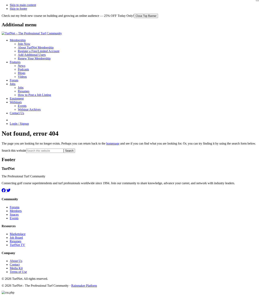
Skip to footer (18, 8)
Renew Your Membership (34, 58)
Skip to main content (23, 5)
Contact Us (17, 113)
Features (15, 62)
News (21, 65)
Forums (14, 207)
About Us (16, 261)
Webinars (16, 102)
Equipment (17, 98)
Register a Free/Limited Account (38, 51)
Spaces (14, 214)
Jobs (12, 84)
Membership (18, 40)
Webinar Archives (29, 109)
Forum (14, 80)
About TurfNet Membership (36, 47)
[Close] (257, 0)
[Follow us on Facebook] (4, 191)
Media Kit (16, 268)
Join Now (24, 44)
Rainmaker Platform (84, 285)
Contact (15, 264)
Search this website (14, 150)
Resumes (23, 91)
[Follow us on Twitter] (8, 191)
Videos (22, 76)
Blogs (21, 73)
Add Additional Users (32, 54)
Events (22, 106)
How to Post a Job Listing (34, 95)
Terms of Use (18, 272)
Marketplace (17, 234)
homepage (112, 143)
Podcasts (23, 69)
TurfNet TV (17, 245)
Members (16, 211)
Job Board (16, 237)
